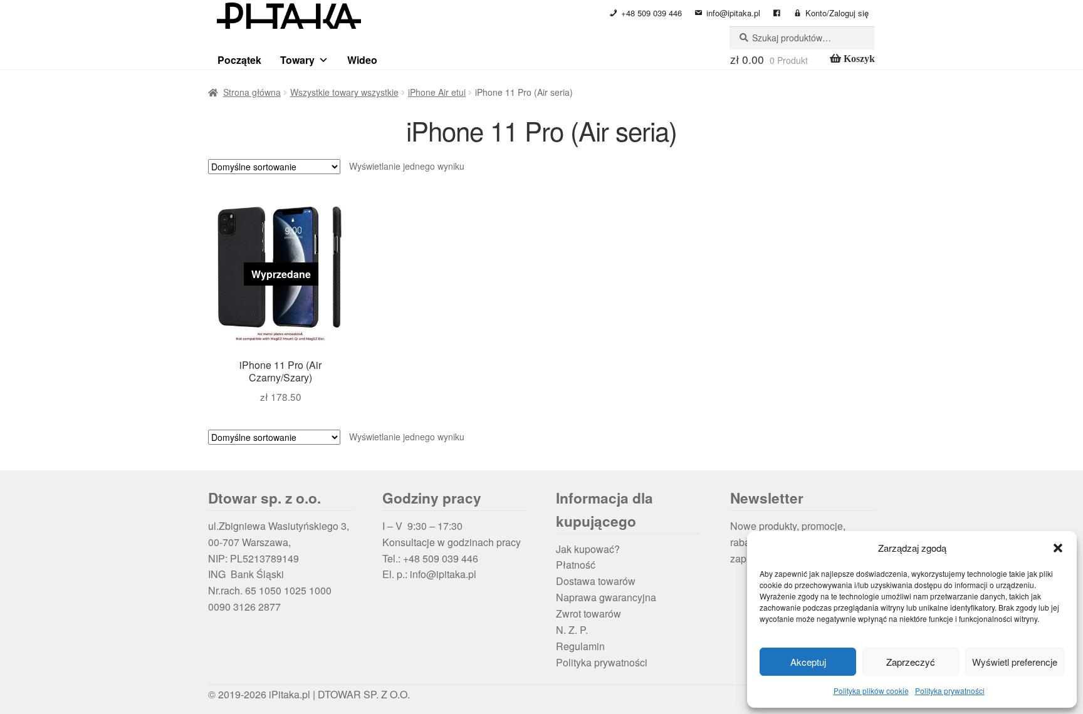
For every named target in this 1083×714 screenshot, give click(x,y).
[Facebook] (776, 13)
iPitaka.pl (289, 694)
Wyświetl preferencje (1014, 661)
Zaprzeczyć (910, 661)
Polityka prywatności (950, 690)
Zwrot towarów (588, 613)
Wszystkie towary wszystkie (344, 92)
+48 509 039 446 (651, 13)
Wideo (362, 60)
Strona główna (252, 92)
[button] (1058, 548)
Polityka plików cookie (871, 690)
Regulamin (580, 646)
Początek (239, 60)
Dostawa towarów (596, 581)
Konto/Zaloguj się (837, 13)
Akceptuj (808, 661)
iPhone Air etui (437, 92)
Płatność (575, 564)
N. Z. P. (572, 630)
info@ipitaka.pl (733, 13)
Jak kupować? (588, 549)
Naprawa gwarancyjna (606, 597)
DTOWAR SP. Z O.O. (364, 694)
